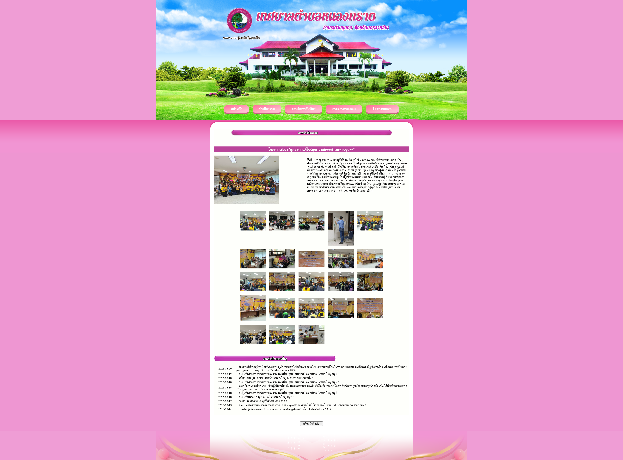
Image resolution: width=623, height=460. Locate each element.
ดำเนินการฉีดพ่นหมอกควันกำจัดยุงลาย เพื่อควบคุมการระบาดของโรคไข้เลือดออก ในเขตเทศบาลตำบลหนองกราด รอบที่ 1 (302, 405)
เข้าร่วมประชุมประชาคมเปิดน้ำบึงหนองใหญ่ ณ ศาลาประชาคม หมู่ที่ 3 (276, 378)
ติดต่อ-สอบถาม (382, 109)
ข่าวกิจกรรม (267, 109)
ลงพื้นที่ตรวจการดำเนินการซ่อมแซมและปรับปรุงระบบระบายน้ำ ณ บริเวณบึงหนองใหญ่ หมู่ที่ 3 (289, 374)
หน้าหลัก (236, 109)
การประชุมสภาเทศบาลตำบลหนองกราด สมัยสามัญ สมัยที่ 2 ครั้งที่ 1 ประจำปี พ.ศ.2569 (285, 409)
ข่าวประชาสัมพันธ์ (304, 109)
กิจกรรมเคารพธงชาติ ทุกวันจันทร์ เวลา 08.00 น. (264, 401)
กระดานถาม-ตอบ (344, 109)
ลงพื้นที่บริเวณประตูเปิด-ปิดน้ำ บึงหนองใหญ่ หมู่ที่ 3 (266, 397)
